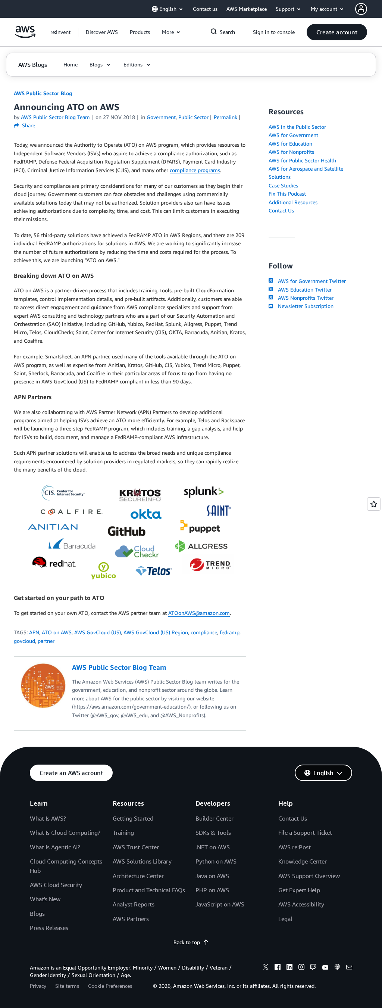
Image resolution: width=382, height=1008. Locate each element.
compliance (204, 632)
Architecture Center (138, 876)
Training (123, 832)
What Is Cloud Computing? (65, 832)
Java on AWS (212, 876)
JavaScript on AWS (219, 904)
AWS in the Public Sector (297, 127)
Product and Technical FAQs (149, 890)
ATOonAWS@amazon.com (199, 613)
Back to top (186, 942)
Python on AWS (216, 861)
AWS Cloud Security (56, 885)
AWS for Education (290, 143)
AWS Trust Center (136, 847)
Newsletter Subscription (304, 306)
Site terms (67, 986)
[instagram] (301, 968)
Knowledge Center (302, 861)
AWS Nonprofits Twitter (304, 298)
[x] (266, 968)
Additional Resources (293, 202)
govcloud (24, 641)
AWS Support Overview (309, 876)
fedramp (229, 632)
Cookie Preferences (110, 986)
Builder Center (214, 818)
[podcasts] (337, 968)
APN (34, 632)
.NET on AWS (212, 847)
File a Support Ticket (305, 832)
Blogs (37, 913)
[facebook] (278, 968)
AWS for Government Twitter (310, 281)
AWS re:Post (294, 847)
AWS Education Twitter (303, 289)
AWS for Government (293, 135)
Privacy (38, 986)
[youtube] (325, 968)
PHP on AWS (212, 890)
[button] (102, 32)
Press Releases (49, 927)
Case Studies (283, 185)
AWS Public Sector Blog (43, 93)
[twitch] (313, 968)
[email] (349, 968)
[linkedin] (289, 968)
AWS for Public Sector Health (302, 160)
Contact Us (281, 210)
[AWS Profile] (361, 9)
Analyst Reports (133, 904)
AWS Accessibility (301, 904)
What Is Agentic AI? (55, 847)
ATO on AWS (57, 632)
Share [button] (28, 125)
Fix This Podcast (287, 193)
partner (46, 641)
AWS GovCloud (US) (97, 632)
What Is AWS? (48, 818)
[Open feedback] (374, 504)
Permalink (225, 117)
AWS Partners (131, 919)
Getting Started (133, 818)
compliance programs (195, 170)
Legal (285, 919)
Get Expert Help (299, 890)
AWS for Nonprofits (291, 152)
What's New (45, 899)
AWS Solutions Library (142, 861)
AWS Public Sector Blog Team (55, 117)
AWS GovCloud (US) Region (155, 632)
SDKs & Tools (213, 832)
